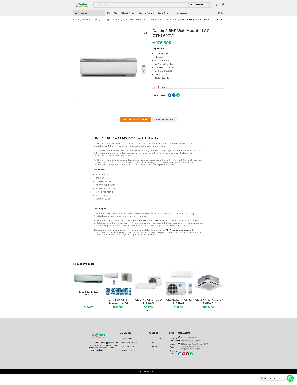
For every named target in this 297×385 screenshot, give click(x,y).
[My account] (217, 5)
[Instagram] (187, 353)
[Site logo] (81, 4)
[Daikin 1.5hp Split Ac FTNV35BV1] (88, 279)
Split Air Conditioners (152, 19)
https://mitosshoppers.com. (145, 220)
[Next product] (80, 23)
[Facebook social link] (216, 13)
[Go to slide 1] (147, 311)
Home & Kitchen (90, 19)
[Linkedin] (179, 353)
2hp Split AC (171, 19)
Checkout (155, 346)
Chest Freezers (128, 350)
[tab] (135, 119)
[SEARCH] (211, 5)
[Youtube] (183, 353)
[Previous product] (74, 23)
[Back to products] (77, 23)
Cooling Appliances (110, 19)
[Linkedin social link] (219, 13)
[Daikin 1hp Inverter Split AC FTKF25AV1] (179, 283)
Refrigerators (128, 346)
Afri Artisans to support (177, 230)
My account (156, 338)
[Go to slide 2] (149, 311)
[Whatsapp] (191, 353)
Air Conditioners (131, 19)
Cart (153, 342)
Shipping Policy (173, 352)
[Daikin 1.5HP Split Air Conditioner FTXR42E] (118, 283)
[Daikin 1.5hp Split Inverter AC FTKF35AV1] (148, 283)
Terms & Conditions (174, 339)
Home (76, 19)
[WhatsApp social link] (222, 13)
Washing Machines (130, 342)
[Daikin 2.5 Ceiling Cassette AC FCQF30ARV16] (209, 283)
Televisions (127, 338)
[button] (290, 378)
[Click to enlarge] (78, 100)
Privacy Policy (173, 345)
